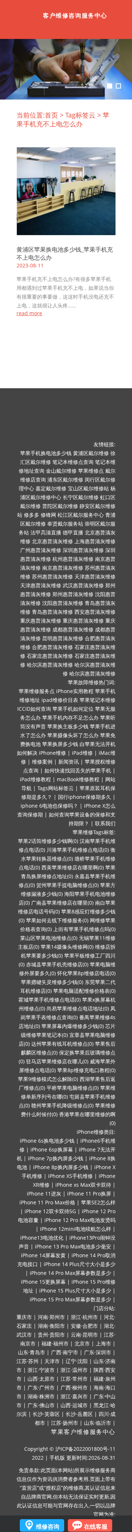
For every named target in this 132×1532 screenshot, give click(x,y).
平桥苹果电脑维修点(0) (73, 1087)
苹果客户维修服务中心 (83, 1432)
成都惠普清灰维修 (73, 629)
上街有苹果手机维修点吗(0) (84, 929)
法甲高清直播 (45, 532)
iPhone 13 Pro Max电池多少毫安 (73, 1246)
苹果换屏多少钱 (60, 743)
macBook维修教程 (78, 779)
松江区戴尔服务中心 (81, 514)
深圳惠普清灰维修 (83, 550)
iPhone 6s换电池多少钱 (47, 1140)
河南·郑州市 (51, 1316)
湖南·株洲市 (41, 1396)
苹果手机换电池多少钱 (46, 453)
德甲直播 (73, 532)
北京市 (82, 1343)
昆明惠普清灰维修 (62, 638)
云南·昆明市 (84, 1334)
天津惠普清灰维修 (94, 576)
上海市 (103, 1343)
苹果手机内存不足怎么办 (70, 717)
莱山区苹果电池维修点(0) (48, 937)
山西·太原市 (41, 1378)
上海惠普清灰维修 (94, 541)
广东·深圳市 (97, 1352)
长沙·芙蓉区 (46, 1413)
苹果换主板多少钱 (67, 726)
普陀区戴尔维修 (60, 505)
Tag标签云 (80, 115)
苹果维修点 (91, 470)
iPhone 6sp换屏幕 (51, 1149)
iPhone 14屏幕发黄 (43, 1255)
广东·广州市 (41, 1387)
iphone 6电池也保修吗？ (49, 805)
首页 (51, 115)
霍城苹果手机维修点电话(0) (49, 999)
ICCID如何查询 (34, 708)
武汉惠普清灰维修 (83, 585)
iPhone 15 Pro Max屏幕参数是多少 (70, 1299)
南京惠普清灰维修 (62, 567)
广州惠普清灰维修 (40, 550)
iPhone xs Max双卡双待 (83, 1184)
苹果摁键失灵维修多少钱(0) (52, 981)
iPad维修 (82, 752)
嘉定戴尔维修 (51, 488)
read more (29, 313)
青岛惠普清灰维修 (52, 611)
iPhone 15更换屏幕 (43, 1281)
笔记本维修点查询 (73, 461)
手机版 (57, 1457)
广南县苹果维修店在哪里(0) (62, 902)
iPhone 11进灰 (44, 1193)
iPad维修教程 (35, 779)
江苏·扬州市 (64, 1422)
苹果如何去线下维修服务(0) (57, 920)
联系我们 (105, 823)
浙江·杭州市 (84, 1316)
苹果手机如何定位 (73, 708)
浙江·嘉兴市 (74, 1396)
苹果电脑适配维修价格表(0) (84, 990)
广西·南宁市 (64, 1352)
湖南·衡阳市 (51, 1325)
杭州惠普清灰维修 (73, 558)
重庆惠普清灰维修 (40, 620)
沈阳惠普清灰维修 (62, 602)
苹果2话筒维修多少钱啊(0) (48, 840)
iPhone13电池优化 (41, 1237)
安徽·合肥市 (84, 1325)
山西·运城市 (74, 1405)
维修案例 (42, 761)
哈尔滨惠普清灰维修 (50, 664)
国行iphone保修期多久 (84, 796)
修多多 (31, 514)
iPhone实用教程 (75, 691)
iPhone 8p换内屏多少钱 (60, 1167)
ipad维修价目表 (59, 699)
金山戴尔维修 (61, 470)
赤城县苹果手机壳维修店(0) (57, 964)
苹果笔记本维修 (97, 699)
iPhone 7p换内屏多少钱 (55, 1158)
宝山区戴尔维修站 (88, 488)
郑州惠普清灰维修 (73, 594)
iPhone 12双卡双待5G (50, 1211)
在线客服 (95, 1526)
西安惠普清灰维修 (94, 611)
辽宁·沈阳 (77, 1361)
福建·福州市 (55, 1343)
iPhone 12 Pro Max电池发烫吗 (79, 1219)
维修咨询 (47, 1526)
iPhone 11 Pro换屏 (89, 1193)
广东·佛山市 (41, 1405)
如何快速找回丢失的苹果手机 (77, 770)
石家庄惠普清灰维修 (50, 655)
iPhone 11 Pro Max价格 (47, 1202)
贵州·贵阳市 (51, 1334)
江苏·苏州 (27, 1361)
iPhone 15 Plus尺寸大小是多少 (75, 1290)
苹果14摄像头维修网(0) (67, 946)
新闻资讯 (68, 761)
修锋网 (48, 514)
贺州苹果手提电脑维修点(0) (67, 885)
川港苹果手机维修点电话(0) (78, 849)
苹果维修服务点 (37, 691)
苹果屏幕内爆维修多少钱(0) (72, 1026)
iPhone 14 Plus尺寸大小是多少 (79, 1264)
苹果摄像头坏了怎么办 (73, 735)
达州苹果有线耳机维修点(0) (62, 1043)
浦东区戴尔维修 (65, 479)
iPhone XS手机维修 (70, 1175)
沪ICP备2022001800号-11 (85, 1448)
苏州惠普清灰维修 (52, 576)
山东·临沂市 (97, 1422)
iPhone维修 (52, 752)
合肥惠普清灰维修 (52, 647)
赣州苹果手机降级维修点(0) (62, 1105)
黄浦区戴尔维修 (91, 453)
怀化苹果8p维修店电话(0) (86, 973)
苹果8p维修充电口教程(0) (86, 1070)
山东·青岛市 (31, 1352)
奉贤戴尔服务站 (65, 523)
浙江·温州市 (74, 1369)
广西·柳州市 (74, 1387)
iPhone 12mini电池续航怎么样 (75, 1228)
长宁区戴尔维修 (81, 497)
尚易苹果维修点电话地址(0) (78, 1008)
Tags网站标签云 (55, 788)
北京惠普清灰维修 (52, 541)
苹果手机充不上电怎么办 (62, 119)
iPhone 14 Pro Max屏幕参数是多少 (70, 1272)
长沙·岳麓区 (79, 1413)
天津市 (52, 1361)
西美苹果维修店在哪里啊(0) (72, 867)
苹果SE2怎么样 (98, 1202)
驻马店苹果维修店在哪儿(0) (57, 1061)
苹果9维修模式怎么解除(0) (48, 1078)
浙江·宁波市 (41, 1369)
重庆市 (24, 1316)
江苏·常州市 (74, 1378)
